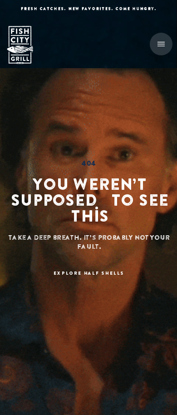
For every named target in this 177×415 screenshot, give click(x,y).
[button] (161, 44)
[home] (25, 45)
